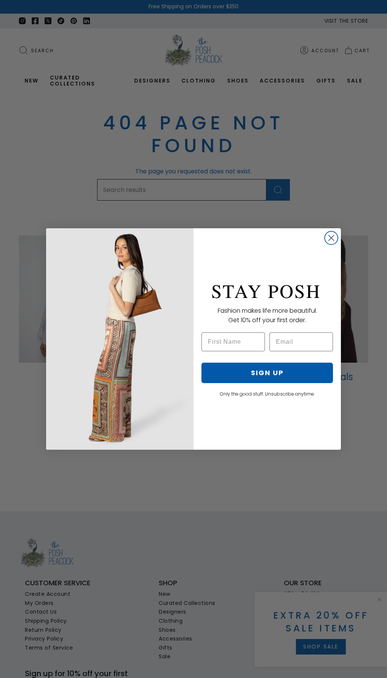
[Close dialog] (331, 238)
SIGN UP (267, 372)
